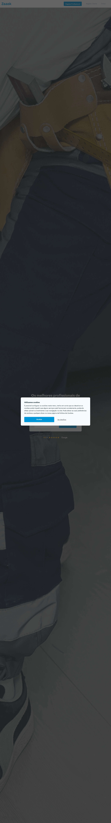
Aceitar (39, 419)
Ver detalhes (61, 419)
